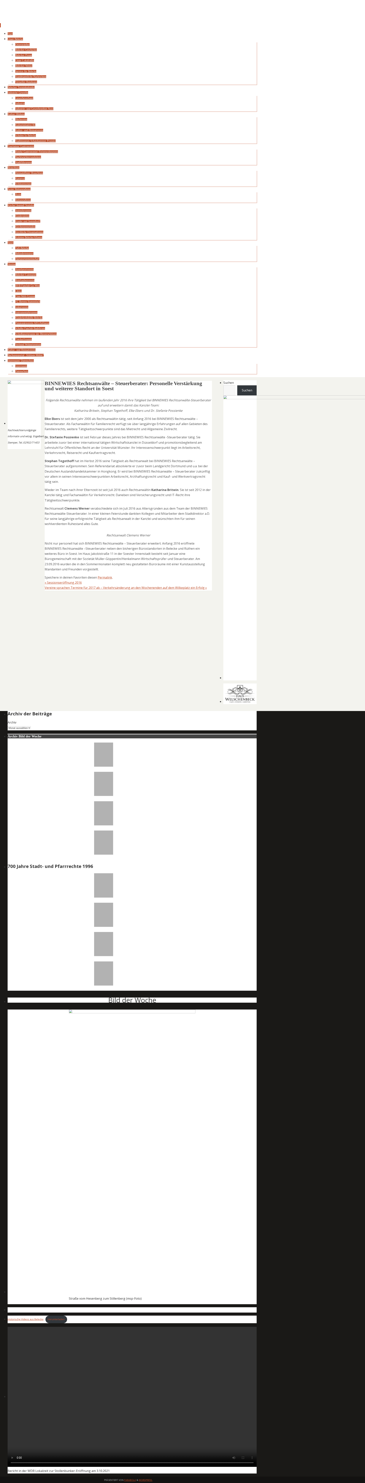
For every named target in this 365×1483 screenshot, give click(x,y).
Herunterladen (56, 1319)
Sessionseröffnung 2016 (63, 582)
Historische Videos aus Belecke (26, 1319)
